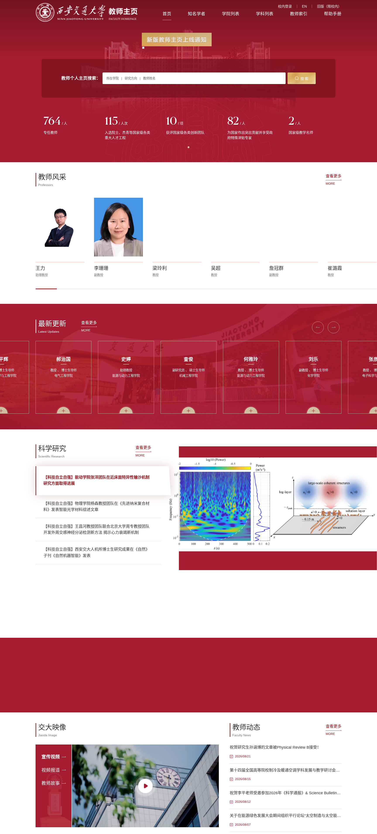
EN (304, 6)
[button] (318, 327)
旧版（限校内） (329, 6)
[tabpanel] (66, 125)
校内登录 (285, 6)
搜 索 (304, 79)
